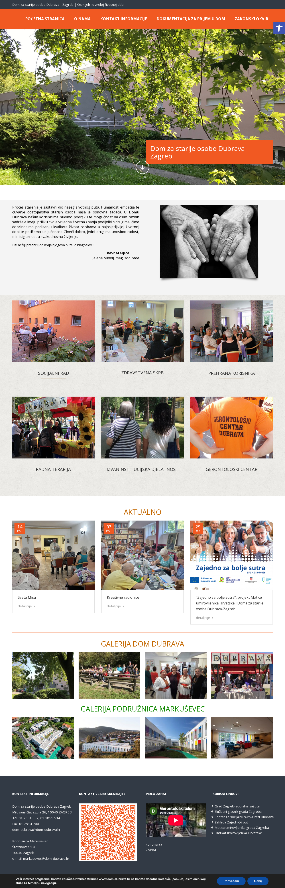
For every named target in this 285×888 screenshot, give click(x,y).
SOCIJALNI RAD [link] (53, 373)
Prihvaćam (231, 881)
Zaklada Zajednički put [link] (231, 822)
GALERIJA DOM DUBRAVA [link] (142, 644)
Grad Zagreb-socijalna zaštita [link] (237, 806)
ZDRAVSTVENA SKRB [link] (142, 373)
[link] (279, 28)
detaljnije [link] (25, 606)
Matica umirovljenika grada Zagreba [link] (242, 827)
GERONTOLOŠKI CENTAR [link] (231, 469)
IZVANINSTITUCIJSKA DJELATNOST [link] (143, 469)
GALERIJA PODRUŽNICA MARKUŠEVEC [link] (143, 709)
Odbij (258, 881)
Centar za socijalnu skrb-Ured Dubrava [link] (244, 817)
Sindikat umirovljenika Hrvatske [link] (238, 833)
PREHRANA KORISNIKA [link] (231, 373)
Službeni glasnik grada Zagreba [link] (238, 811)
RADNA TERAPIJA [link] (53, 469)
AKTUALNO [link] (142, 512)
